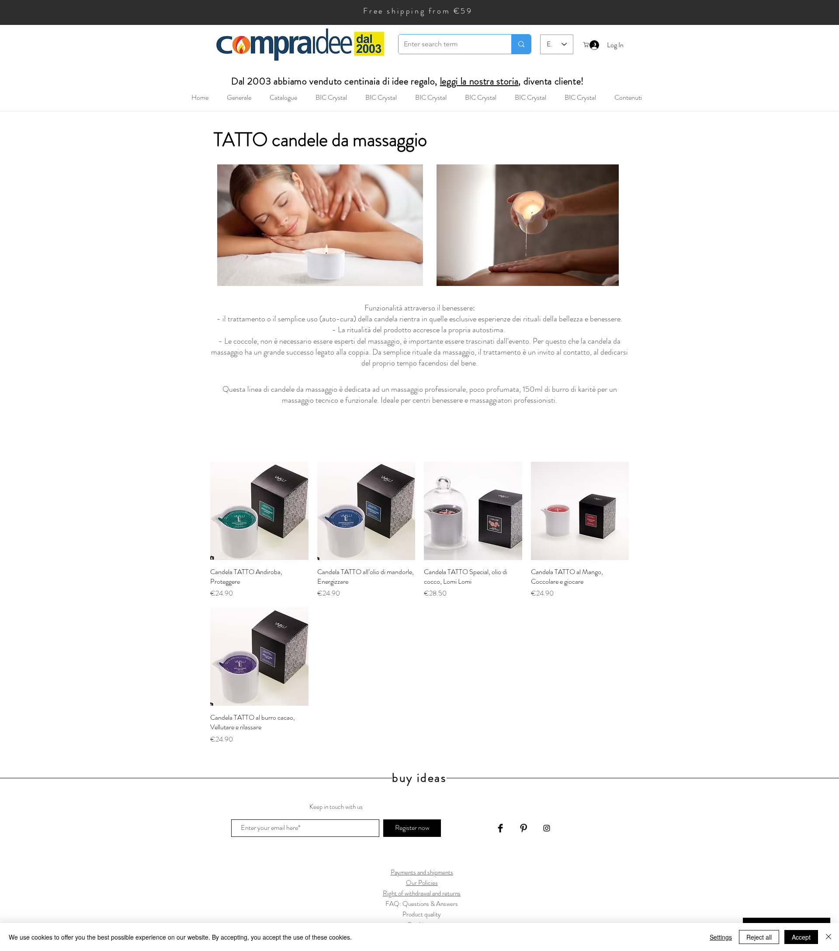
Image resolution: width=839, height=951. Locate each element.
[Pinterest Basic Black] (523, 828)
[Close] (828, 937)
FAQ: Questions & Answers (421, 904)
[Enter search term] (521, 44)
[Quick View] (259, 511)
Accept (801, 937)
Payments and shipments (422, 872)
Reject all (759, 937)
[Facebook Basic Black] (500, 828)
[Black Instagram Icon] (546, 828)
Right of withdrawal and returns (422, 893)
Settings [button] (721, 937)
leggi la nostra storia (479, 81)
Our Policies (422, 883)
